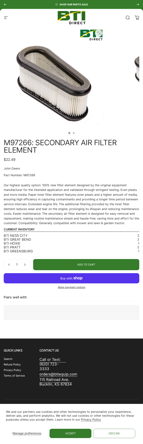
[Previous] (5, 4)
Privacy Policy (91, 419)
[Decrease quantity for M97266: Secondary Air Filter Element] (8, 264)
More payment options (71, 287)
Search (8, 358)
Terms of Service (14, 375)
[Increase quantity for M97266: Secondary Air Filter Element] (25, 264)
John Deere (12, 168)
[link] (55, 382)
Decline (114, 433)
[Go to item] (69, 133)
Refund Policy (12, 364)
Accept (70, 433)
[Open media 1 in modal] (98, 33)
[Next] (138, 4)
